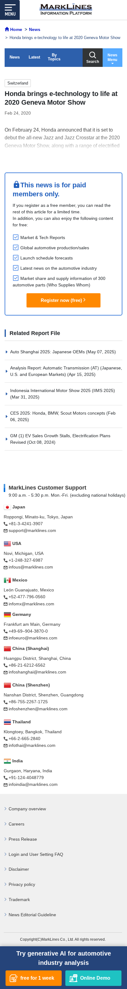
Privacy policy (22, 884)
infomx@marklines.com (31, 603)
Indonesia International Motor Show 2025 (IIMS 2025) (62, 390)
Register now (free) (61, 300)
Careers (16, 823)
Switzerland (17, 83)
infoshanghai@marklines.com (37, 671)
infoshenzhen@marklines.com (38, 708)
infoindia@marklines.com (33, 784)
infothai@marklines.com (32, 745)
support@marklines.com (32, 530)
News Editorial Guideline (32, 914)
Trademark (19, 899)
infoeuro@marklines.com (33, 637)
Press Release (23, 839)
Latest (34, 57)
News (15, 57)
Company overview (27, 808)
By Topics (54, 57)
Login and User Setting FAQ (36, 854)
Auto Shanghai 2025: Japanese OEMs (48, 351)
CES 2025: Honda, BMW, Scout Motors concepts (58, 413)
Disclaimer (19, 869)
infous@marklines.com (31, 566)
